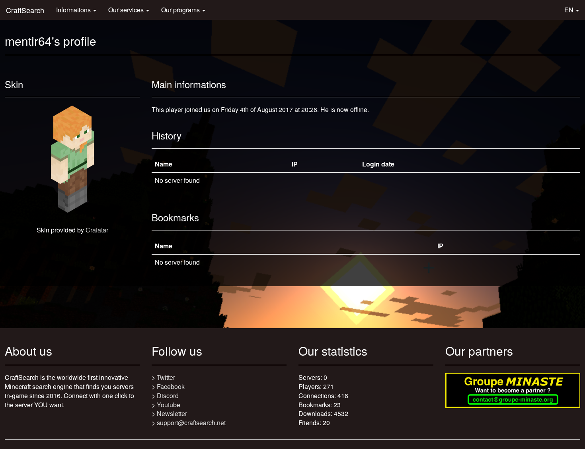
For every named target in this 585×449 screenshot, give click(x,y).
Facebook (171, 386)
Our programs (181, 9)
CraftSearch (25, 10)
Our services (126, 9)
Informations (74, 9)
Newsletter (172, 413)
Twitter (166, 377)
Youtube (168, 404)
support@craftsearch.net (191, 422)
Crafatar (97, 229)
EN (569, 9)
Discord (168, 395)
